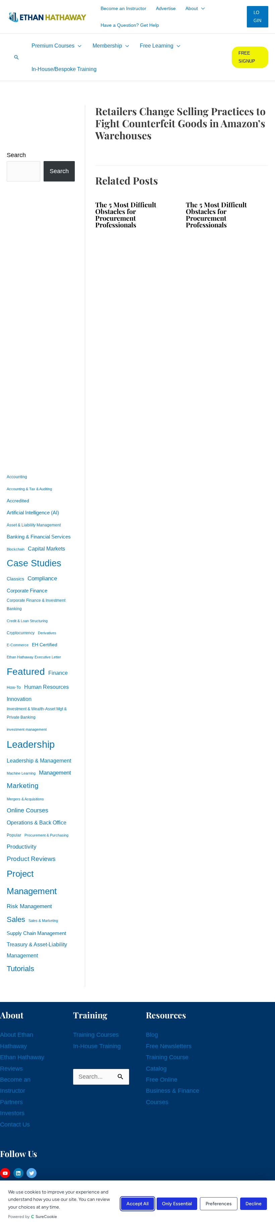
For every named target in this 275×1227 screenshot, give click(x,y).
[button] (201, 8)
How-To (14, 687)
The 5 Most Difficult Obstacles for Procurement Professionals (125, 214)
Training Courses (96, 1034)
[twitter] (32, 1173)
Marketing (23, 785)
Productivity (22, 846)
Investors (12, 1113)
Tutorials (20, 968)
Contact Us (15, 1124)
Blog (152, 1034)
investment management (27, 729)
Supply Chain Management (36, 933)
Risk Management (29, 906)
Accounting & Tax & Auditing (29, 489)
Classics (15, 578)
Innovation (19, 699)
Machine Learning (21, 773)
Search (16, 155)
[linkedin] (19, 1173)
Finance (58, 673)
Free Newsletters (168, 1046)
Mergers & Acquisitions (25, 799)
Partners (11, 1102)
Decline (253, 1204)
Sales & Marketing (43, 921)
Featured (26, 671)
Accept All (137, 1204)
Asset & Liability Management (34, 525)
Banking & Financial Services (39, 536)
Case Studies (34, 563)
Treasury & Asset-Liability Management (37, 949)
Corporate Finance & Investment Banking (36, 604)
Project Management (32, 882)
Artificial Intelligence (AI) (33, 512)
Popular (14, 835)
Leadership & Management (39, 760)
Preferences (219, 1204)
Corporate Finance (27, 590)
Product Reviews (31, 858)
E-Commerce (18, 645)
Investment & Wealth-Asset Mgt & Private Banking (37, 713)
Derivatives (47, 633)
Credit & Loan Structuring (27, 621)
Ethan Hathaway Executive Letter (34, 657)
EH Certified (44, 644)
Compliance (42, 578)
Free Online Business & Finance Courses (172, 1090)
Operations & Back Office (36, 822)
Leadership (31, 744)
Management (55, 773)
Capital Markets (46, 549)
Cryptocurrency (21, 633)
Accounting (17, 477)
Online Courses (27, 810)
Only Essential (177, 1204)
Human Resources (46, 687)
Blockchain (15, 549)
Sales (16, 919)
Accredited (18, 500)
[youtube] (6, 1173)
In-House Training (97, 1046)
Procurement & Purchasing (46, 835)
